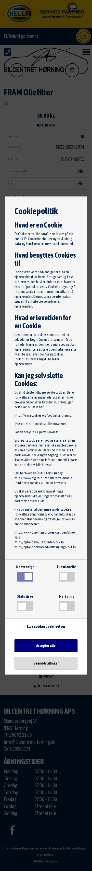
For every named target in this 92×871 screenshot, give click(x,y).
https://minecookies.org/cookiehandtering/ (43, 415)
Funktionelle (66, 567)
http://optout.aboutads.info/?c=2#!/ (39, 542)
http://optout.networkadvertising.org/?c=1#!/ (45, 547)
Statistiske (25, 596)
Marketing (66, 596)
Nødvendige (25, 567)
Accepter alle (46, 646)
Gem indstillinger (46, 663)
